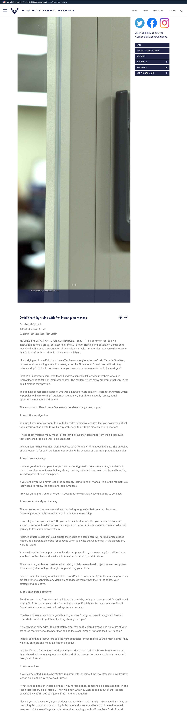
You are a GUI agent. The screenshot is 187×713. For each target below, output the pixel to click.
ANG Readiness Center (148, 51)
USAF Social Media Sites (149, 32)
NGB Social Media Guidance (151, 36)
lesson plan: (95, 407)
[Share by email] (126, 318)
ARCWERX (141, 56)
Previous (23, 160)
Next (125, 160)
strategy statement (112, 466)
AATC (139, 45)
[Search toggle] (182, 11)
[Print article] (121, 318)
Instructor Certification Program (89, 391)
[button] (58, 2)
